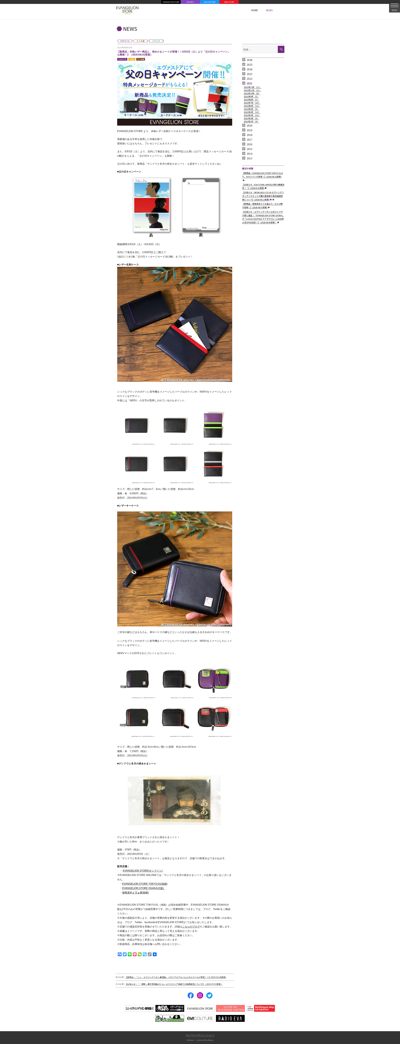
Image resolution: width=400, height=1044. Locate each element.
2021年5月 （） (251, 108)
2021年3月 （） (252, 115)
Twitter (209, 995)
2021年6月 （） (252, 105)
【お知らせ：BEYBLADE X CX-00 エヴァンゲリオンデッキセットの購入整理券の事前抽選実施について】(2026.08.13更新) (263, 196)
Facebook (191, 995)
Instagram (200, 995)
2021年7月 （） (252, 102)
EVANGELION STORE (171, 2)
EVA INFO (190, 2)
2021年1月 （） (251, 121)
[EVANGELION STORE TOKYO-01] (127, 10)
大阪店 (131, 59)
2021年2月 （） (251, 118)
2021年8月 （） (251, 99)
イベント (265, 188)
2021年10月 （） (252, 93)
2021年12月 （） (252, 87)
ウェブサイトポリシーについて (200, 1035)
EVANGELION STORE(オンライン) (142, 870)
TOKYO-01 (122, 59)
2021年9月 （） (251, 96)
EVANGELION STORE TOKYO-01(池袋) (144, 883)
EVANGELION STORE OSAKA (143, 888)
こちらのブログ (191, 926)
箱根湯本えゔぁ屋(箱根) (135, 892)
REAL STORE (229, 2)
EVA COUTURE (209, 2)
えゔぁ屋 (140, 59)
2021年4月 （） (252, 112)
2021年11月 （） (252, 90)
